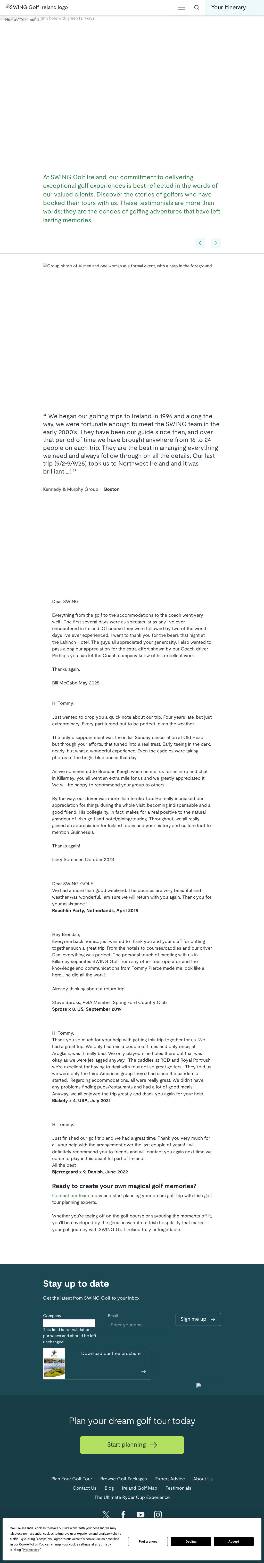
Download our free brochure (111, 1354)
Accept (233, 1541)
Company (52, 1316)
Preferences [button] (31, 1550)
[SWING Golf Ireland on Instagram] (158, 1515)
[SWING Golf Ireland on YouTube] (140, 1515)
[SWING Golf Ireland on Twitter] (106, 1515)
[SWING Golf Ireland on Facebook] (123, 1515)
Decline (191, 1541)
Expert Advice (170, 1479)
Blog (109, 1488)
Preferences (148, 1541)
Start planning (127, 1445)
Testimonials (178, 1488)
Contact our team (70, 1196)
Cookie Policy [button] (28, 1544)
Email (113, 1316)
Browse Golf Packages (123, 1479)
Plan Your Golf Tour (71, 1479)
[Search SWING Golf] (197, 7)
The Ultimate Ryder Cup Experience (132, 1498)
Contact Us (84, 1488)
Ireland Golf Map (139, 1488)
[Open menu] (181, 7)
